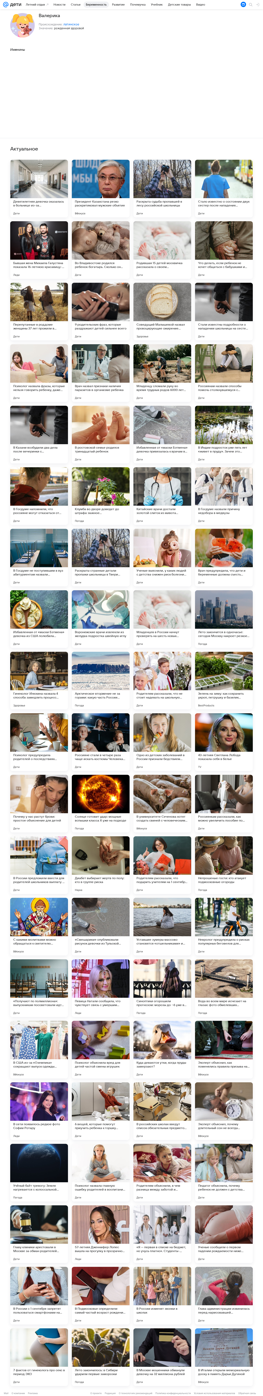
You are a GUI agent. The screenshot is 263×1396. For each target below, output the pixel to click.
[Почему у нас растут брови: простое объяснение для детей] (39, 803)
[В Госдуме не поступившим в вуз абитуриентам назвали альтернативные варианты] (39, 557)
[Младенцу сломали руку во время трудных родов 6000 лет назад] (162, 373)
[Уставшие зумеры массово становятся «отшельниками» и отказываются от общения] (162, 926)
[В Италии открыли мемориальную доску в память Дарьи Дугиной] (224, 1357)
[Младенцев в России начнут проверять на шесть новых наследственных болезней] (162, 619)
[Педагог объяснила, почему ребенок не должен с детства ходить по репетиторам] (224, 1172)
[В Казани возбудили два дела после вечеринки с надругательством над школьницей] (39, 434)
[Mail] (5, 4)
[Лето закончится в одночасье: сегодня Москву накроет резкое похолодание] (224, 619)
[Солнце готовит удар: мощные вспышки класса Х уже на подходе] (101, 803)
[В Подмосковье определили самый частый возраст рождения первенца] (101, 1295)
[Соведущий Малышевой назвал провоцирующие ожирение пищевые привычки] (162, 311)
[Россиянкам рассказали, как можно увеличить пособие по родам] (224, 803)
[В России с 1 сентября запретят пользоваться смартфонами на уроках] (39, 1295)
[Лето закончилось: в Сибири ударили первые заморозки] (101, 1357)
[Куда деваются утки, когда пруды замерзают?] (162, 1049)
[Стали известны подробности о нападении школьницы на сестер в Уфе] (224, 311)
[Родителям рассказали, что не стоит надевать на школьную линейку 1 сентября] (162, 680)
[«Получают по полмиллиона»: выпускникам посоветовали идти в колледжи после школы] (39, 988)
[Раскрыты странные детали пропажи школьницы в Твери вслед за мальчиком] (101, 557)
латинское (71, 24)
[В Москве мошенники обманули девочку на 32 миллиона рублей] (162, 1357)
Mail (6, 1393)
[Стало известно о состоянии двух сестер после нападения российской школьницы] (224, 188)
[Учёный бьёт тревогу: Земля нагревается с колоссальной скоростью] (39, 1172)
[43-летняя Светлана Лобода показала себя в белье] (224, 742)
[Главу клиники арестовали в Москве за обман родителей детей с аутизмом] (39, 1234)
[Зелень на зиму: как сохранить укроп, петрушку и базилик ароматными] (224, 680)
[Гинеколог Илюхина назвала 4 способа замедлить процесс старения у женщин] (39, 680)
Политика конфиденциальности (173, 1393)
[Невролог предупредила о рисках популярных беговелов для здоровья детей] (224, 926)
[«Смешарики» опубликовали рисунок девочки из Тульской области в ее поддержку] (101, 926)
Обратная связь (247, 1393)
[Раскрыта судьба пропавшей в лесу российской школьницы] (162, 188)
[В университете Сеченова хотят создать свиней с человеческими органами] (162, 803)
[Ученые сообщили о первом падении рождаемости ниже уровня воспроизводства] (224, 1234)
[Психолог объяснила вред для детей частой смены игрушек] (101, 1049)
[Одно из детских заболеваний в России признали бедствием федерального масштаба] (162, 742)
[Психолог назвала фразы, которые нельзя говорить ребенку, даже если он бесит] (39, 373)
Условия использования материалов (214, 1393)
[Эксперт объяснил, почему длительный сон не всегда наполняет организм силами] (224, 1111)
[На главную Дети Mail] (14, 4)
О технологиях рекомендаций (135, 1393)
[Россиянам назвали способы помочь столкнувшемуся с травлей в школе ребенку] (224, 373)
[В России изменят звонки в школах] (162, 1295)
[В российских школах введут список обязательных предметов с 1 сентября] (162, 1111)
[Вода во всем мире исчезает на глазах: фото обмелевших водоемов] (224, 988)
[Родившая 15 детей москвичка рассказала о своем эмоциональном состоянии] (162, 250)
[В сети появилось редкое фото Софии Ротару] (39, 1111)
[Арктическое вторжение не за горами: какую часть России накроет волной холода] (101, 680)
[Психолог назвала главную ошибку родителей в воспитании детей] (101, 1172)
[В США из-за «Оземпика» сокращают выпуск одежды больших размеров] (39, 1049)
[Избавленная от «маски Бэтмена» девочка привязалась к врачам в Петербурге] (162, 434)
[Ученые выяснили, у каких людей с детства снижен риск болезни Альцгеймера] (162, 557)
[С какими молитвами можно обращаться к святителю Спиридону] (39, 926)
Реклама (33, 1393)
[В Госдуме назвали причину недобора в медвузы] (224, 496)
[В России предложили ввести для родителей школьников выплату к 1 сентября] (39, 865)
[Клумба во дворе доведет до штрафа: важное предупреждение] (101, 496)
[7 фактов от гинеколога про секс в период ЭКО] (39, 1357)
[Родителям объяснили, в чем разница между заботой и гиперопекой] (162, 1172)
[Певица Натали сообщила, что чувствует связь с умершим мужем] (101, 988)
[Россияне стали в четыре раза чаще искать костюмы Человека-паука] (101, 742)
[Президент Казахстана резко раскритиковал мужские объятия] (101, 188)
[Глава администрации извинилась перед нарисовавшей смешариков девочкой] (224, 1295)
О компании (18, 1393)
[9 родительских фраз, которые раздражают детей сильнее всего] (101, 311)
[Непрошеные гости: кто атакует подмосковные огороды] (224, 865)
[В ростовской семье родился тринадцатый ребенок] (101, 434)
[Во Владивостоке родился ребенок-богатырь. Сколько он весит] (101, 250)
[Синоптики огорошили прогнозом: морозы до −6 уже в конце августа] (162, 988)
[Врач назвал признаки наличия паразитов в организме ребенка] (101, 373)
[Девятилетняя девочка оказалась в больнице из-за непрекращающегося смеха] (39, 188)
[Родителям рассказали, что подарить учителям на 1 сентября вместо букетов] (162, 865)
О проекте (96, 1393)
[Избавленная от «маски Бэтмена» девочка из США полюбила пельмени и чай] (39, 619)
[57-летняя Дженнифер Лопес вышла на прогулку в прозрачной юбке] (101, 1234)
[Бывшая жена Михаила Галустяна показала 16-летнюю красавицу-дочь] (39, 250)
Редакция (110, 1393)
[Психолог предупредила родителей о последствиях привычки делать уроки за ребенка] (39, 742)
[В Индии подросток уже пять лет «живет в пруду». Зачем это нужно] (224, 434)
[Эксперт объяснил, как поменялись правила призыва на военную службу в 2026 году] (224, 1049)
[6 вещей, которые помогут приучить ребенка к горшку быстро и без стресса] (101, 1111)
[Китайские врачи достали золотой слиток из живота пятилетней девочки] (162, 496)
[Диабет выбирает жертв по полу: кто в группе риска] (101, 865)
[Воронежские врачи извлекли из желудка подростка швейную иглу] (101, 619)
